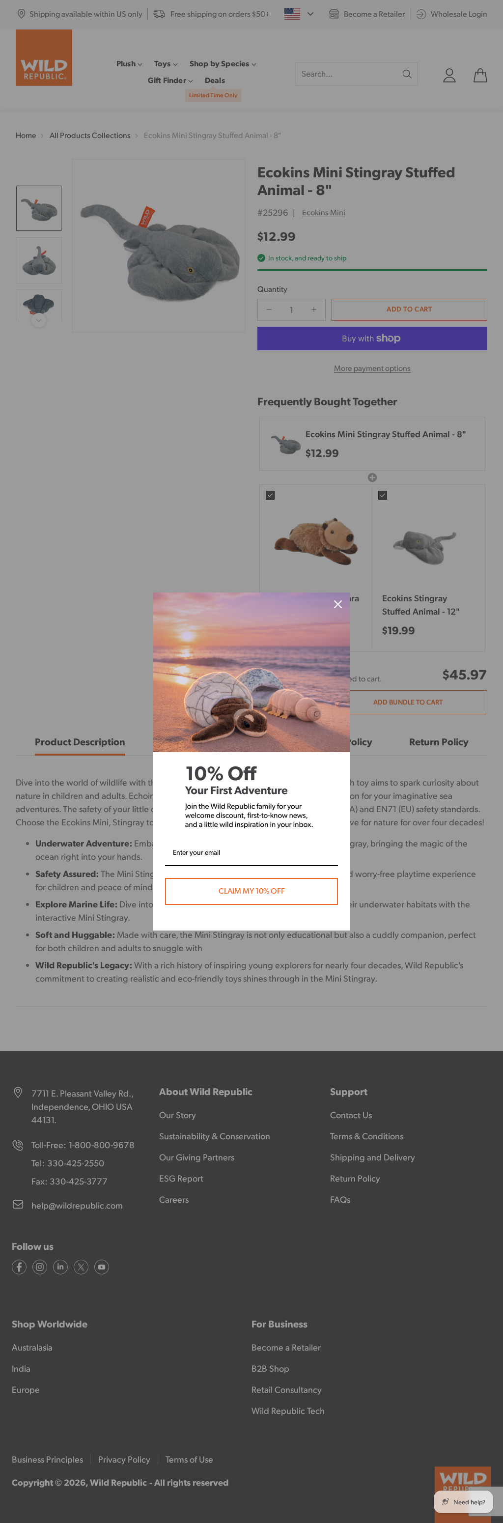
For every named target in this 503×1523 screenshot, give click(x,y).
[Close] (338, 604)
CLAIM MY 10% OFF (252, 891)
